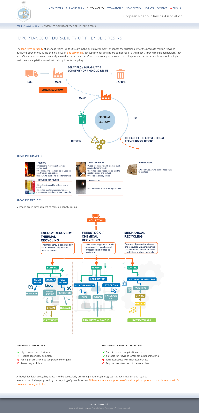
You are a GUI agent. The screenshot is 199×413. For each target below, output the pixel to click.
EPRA (19, 26)
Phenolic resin (75, 8)
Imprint (92, 404)
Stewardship (115, 8)
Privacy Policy (104, 404)
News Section (134, 8)
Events (149, 8)
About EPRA (56, 8)
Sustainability (95, 8)
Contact (162, 8)
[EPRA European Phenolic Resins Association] (23, 11)
